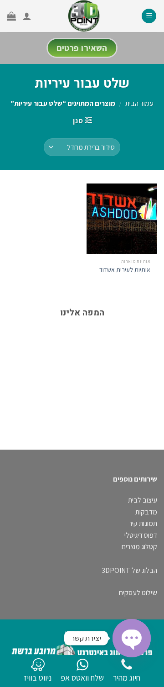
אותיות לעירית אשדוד (124, 270)
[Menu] (149, 16)
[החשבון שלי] (26, 16)
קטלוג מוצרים (139, 546)
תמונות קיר (143, 523)
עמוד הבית (139, 103)
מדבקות (146, 512)
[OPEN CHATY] (132, 638)
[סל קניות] (11, 16)
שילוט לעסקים (138, 593)
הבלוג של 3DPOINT (129, 570)
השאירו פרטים (82, 47)
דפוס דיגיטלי (140, 535)
